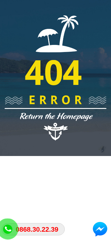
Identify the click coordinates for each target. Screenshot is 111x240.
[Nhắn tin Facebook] (100, 229)
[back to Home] (55, 77)
